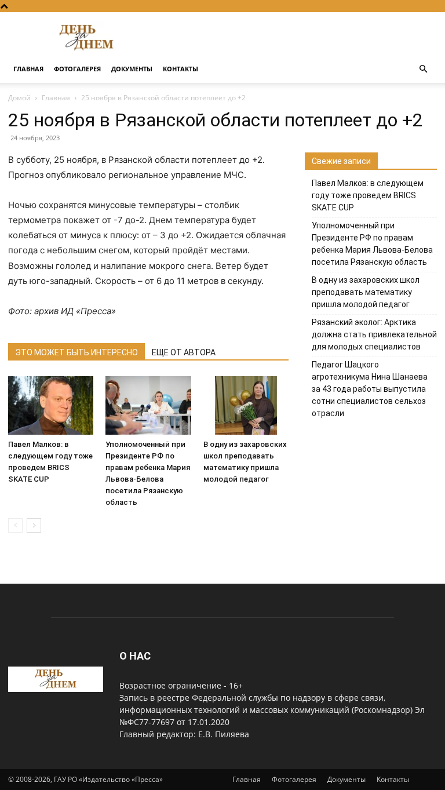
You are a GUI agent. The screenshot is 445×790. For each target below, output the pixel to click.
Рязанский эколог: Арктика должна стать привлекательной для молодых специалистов (374, 334)
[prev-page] (15, 525)
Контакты (180, 68)
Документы (131, 68)
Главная (28, 68)
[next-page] (34, 525)
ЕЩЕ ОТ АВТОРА (184, 352)
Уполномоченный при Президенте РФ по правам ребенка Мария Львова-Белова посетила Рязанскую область (372, 244)
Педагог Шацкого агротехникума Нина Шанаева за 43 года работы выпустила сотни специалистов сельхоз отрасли (370, 389)
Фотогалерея (77, 68)
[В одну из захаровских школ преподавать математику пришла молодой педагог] (246, 405)
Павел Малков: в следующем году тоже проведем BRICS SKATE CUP (368, 195)
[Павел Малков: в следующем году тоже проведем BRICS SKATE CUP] (50, 405)
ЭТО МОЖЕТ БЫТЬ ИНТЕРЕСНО (76, 352)
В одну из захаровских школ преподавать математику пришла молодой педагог (366, 292)
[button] (423, 69)
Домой (19, 98)
